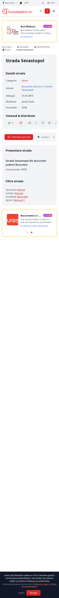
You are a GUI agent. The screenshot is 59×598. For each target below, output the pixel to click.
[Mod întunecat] (43, 3)
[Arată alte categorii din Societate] (30, 47)
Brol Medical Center (28, 26)
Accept (33, 592)
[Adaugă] (47, 11)
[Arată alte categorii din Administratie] (51, 47)
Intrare (21, 189)
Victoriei (18, 193)
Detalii (21, 592)
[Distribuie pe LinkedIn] (43, 123)
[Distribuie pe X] (36, 123)
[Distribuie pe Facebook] (29, 123)
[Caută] (41, 11)
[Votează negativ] (21, 123)
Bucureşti (22, 196)
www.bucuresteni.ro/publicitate (35, 226)
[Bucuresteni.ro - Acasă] (17, 11)
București (6, 46)
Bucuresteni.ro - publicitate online (31, 215)
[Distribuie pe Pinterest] (49, 123)
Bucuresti (27, 86)
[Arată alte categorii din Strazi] (12, 50)
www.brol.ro (28, 37)
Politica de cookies (41, 584)
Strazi (25, 80)
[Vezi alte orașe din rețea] (13, 47)
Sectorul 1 (38, 86)
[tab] (27, 232)
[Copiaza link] (56, 123)
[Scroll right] (52, 137)
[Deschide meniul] (54, 11)
